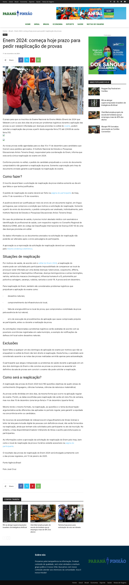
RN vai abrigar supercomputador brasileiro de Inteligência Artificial (113, 102)
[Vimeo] (121, 1)
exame (67, 126)
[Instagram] (114, 1)
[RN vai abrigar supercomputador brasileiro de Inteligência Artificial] (15, 513)
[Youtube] (124, 1)
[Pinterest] (32, 59)
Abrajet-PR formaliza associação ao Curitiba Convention (110, 129)
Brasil (11, 31)
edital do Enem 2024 (48, 263)
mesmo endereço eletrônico (19, 249)
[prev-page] (4, 538)
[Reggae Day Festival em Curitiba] (94, 91)
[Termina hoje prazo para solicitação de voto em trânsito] (70, 513)
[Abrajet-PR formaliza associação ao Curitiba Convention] (94, 129)
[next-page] (8, 538)
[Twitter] (117, 1)
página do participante (61, 193)
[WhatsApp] (38, 59)
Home (5, 31)
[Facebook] (110, 1)
